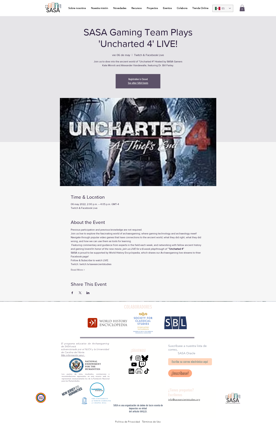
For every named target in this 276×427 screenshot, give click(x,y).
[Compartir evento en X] (80, 293)
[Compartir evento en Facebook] (72, 293)
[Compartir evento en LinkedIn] (87, 293)
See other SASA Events (138, 83)
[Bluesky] (145, 358)
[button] (242, 8)
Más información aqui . (73, 355)
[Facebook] (131, 358)
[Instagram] (138, 358)
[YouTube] (134, 364)
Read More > (78, 269)
